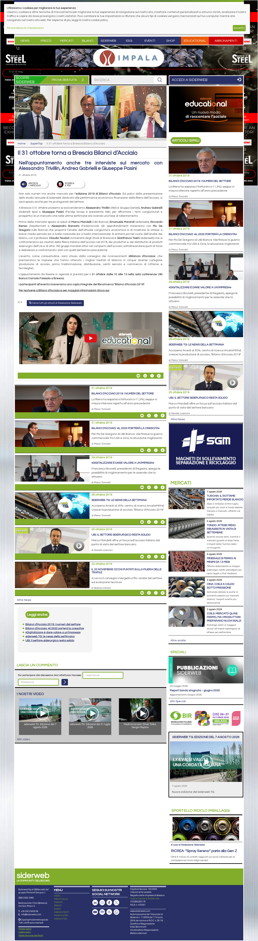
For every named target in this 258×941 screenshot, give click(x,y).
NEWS (57, 896)
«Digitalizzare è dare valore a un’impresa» (123, 462)
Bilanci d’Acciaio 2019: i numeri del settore (123, 393)
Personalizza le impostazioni (25, 28)
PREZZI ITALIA (61, 899)
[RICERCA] (160, 80)
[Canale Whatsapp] (116, 912)
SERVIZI (58, 906)
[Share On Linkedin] (145, 376)
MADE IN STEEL (61, 915)
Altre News (24, 600)
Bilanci (87, 40)
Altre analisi (178, 640)
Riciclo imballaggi (201, 810)
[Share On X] (152, 376)
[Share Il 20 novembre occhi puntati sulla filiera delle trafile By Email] (142, 593)
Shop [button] (170, 40)
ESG (129, 40)
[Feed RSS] (109, 912)
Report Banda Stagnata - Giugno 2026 (195, 690)
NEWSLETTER (60, 919)
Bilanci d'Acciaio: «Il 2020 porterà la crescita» (126, 428)
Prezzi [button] (46, 40)
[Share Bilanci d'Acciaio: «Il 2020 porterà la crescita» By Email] (142, 450)
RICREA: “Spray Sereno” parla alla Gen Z (204, 851)
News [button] (25, 40)
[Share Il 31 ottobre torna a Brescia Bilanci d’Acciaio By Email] (138, 376)
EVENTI (57, 909)
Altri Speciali (178, 701)
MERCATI (58, 902)
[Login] (64, 682)
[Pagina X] (116, 903)
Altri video (23, 739)
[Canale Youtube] (95, 912)
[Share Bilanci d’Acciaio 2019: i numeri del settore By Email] (142, 415)
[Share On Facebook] (159, 376)
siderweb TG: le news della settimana (119, 500)
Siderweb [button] (108, 40)
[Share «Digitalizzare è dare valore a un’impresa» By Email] (142, 487)
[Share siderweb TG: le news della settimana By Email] (142, 522)
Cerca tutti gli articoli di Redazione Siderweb (56, 303)
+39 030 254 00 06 (29, 911)
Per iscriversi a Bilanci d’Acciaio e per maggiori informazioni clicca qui (64, 290)
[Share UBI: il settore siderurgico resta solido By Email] (142, 556)
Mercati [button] (66, 40)
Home (22, 143)
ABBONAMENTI (61, 912)
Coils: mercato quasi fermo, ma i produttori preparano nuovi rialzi (224, 617)
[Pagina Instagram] (102, 903)
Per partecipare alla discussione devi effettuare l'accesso (49, 675)
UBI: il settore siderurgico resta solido (121, 534)
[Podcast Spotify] (102, 912)
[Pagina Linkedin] (95, 903)
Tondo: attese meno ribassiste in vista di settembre (221, 529)
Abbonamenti (226, 40)
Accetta (239, 28)
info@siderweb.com (31, 914)
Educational (195, 40)
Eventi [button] (150, 40)
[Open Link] (129, 57)
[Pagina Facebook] (109, 903)
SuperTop (36, 143)
